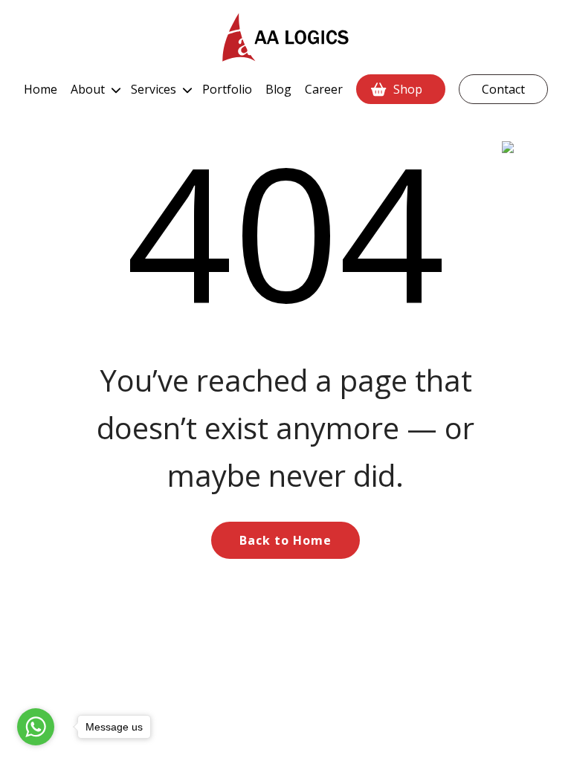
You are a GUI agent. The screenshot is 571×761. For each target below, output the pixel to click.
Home (40, 89)
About (88, 89)
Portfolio (227, 89)
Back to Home (285, 540)
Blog (278, 89)
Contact (503, 89)
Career (324, 89)
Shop (407, 89)
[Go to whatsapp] (35, 726)
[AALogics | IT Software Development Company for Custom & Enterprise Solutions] (285, 37)
